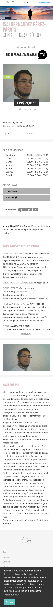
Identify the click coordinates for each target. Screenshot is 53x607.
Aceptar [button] (9, 602)
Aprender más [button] (12, 595)
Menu (25, 2)
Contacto (6, 562)
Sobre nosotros (6, 554)
